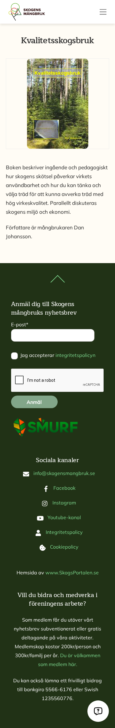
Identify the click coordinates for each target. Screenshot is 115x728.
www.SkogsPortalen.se (72, 572)
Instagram (63, 503)
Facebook (63, 488)
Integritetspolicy (63, 532)
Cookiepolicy (64, 547)
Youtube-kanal (63, 517)
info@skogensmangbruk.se (63, 473)
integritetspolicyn (75, 355)
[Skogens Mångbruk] (29, 12)
